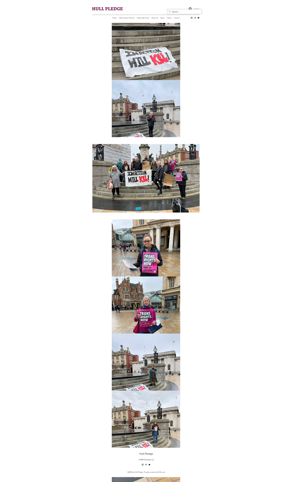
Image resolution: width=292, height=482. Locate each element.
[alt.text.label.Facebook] (195, 18)
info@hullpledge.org (146, 459)
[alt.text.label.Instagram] (191, 18)
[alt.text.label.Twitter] (198, 18)
